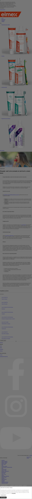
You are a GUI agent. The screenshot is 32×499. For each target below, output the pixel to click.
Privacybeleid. (14, 493)
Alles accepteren (3, 497)
